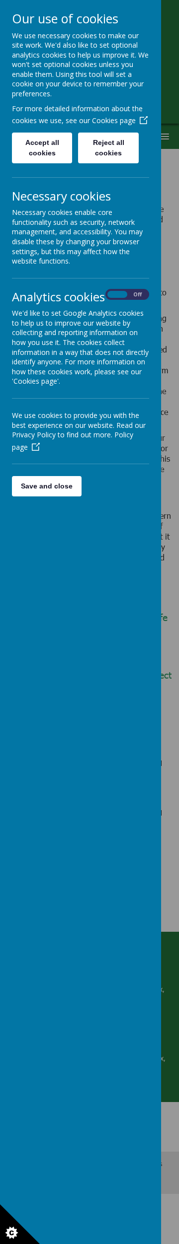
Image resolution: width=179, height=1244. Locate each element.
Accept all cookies (42, 147)
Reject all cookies (108, 147)
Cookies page (114, 120)
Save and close (47, 486)
